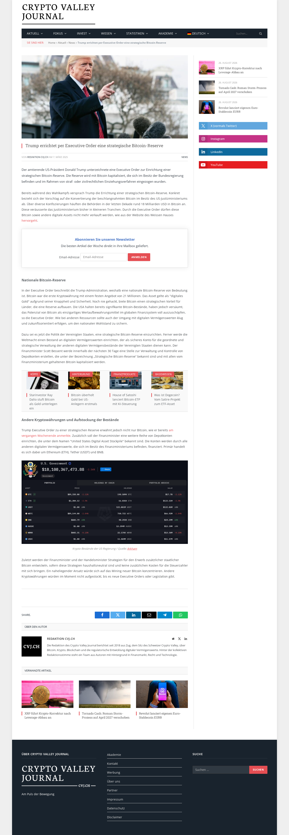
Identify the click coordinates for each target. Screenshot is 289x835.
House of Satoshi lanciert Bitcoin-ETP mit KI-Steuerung (126, 399)
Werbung (113, 772)
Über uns (113, 781)
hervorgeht (29, 220)
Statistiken (135, 33)
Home (51, 42)
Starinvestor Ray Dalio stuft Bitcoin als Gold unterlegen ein (43, 401)
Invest (82, 33)
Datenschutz (116, 808)
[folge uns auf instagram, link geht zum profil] (233, 138)
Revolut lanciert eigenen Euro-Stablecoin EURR (160, 715)
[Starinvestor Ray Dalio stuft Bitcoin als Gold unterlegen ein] (42, 381)
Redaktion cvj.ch (37, 157)
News (72, 42)
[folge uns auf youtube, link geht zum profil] (233, 165)
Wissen (106, 33)
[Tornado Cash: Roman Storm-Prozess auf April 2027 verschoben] (105, 694)
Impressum (115, 799)
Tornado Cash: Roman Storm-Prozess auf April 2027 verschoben (105, 715)
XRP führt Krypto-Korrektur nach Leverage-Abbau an (48, 715)
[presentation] (261, 33)
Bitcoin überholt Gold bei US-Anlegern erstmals (84, 399)
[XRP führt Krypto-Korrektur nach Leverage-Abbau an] (47, 694)
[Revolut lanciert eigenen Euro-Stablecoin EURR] (162, 694)
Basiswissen (163, 374)
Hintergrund (81, 374)
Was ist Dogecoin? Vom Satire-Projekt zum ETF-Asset (167, 399)
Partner (112, 790)
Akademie (165, 33)
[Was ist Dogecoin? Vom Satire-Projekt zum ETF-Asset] (167, 381)
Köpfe (34, 374)
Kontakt (112, 764)
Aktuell (33, 33)
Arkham (132, 548)
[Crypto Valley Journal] (59, 14)
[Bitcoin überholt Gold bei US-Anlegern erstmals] (84, 381)
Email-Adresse (69, 257)
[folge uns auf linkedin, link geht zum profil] (233, 151)
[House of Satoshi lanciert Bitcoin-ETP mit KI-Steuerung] (126, 381)
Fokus (58, 33)
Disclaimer (114, 817)
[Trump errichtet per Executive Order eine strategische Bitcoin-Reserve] (105, 96)
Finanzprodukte (125, 374)
